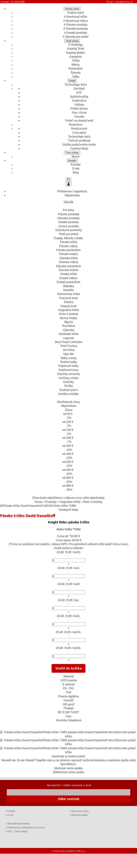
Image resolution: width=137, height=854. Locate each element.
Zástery (68, 302)
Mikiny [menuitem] (76, 64)
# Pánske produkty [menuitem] (75, 24)
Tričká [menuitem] (76, 60)
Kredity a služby (69, 393)
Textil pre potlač (68, 234)
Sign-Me (68, 353)
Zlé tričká (68, 350)
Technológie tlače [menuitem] (76, 84)
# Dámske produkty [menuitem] (76, 28)
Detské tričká (68, 274)
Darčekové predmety (68, 230)
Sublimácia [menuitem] (79, 100)
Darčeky (68, 381)
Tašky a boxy (68, 358)
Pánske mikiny (68, 246)
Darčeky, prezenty (68, 373)
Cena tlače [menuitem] (79, 132)
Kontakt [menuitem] (75, 164)
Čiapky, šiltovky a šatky (68, 238)
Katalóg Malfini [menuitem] (75, 52)
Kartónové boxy (68, 370)
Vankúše (68, 290)
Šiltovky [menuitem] (76, 72)
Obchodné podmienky (18, 823)
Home (38, 501)
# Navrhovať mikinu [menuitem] (75, 20)
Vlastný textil (68, 306)
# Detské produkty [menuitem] (75, 32)
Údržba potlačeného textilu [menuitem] (79, 144)
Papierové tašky (68, 365)
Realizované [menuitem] (79, 128)
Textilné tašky (68, 361)
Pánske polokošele (68, 250)
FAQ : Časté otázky (17, 831)
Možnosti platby (79, 815)
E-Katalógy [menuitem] (76, 44)
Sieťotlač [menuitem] (79, 88)
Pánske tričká (68, 242)
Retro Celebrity (68, 313)
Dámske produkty (68, 218)
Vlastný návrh (72, 8)
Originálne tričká (68, 310)
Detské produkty (68, 222)
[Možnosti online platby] (68, 772)
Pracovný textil (68, 298)
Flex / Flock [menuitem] (79, 112)
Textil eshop (72, 41)
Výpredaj (68, 330)
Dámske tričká (69, 258)
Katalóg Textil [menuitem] (75, 48)
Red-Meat (68, 325)
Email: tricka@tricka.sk (121, 2)
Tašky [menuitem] (75, 76)
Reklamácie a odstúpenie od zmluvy (26, 827)
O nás (10, 815)
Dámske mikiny (68, 262)
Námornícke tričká (68, 293)
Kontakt (72, 160)
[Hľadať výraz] (68, 180)
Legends (68, 338)
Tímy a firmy (72, 152)
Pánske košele (68, 254)
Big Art (68, 322)
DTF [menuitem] (79, 92)
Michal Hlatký (68, 318)
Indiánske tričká (68, 333)
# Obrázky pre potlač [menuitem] (76, 36)
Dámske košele (68, 270)
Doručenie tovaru (80, 811)
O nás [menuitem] (75, 168)
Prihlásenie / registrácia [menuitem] (72, 191)
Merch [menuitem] (76, 156)
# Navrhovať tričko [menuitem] (75, 16)
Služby (68, 385)
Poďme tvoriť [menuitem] (75, 12)
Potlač (72, 80)
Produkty (51, 501)
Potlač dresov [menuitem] (79, 108)
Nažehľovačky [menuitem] (79, 96)
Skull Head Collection (68, 341)
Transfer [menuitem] (79, 116)
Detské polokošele (68, 282)
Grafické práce (68, 389)
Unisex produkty (68, 226)
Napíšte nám (44, 760)
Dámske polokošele (68, 266)
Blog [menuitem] (76, 172)
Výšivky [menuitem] (79, 104)
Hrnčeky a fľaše (68, 378)
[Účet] (68, 184)
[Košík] (68, 202)
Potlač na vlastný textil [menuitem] (79, 120)
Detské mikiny (68, 278)
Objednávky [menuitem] (72, 195)
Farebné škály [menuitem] (79, 148)
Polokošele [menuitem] (75, 68)
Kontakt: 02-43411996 (13, 2)
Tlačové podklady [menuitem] (79, 140)
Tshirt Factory (68, 345)
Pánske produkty (68, 214)
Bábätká (68, 286)
